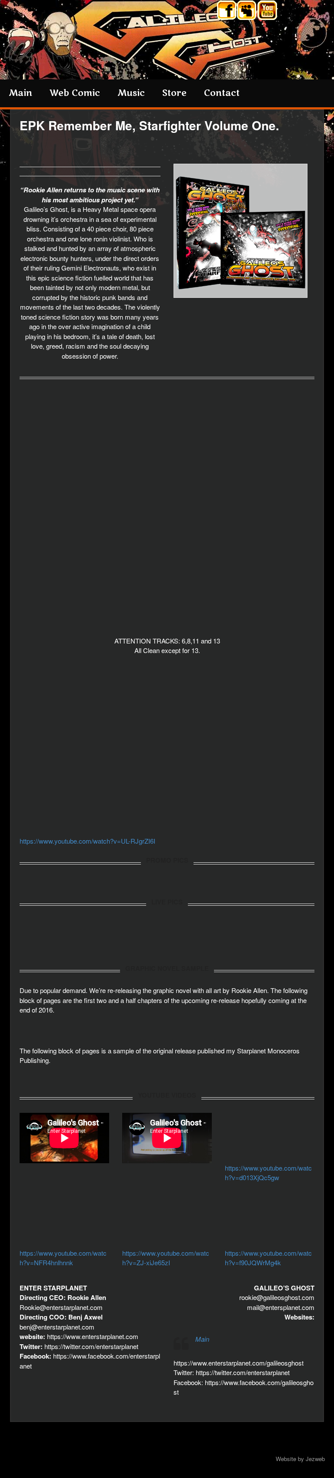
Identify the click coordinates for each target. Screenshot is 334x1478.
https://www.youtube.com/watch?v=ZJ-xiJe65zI (165, 1257)
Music (131, 93)
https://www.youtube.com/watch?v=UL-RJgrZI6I (87, 840)
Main (20, 93)
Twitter (227, 11)
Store (174, 93)
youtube (267, 11)
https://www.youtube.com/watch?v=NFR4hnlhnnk (63, 1257)
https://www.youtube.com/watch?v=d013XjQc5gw (268, 1172)
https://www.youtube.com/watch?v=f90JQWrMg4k (268, 1257)
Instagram (247, 11)
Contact (222, 93)
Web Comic (75, 93)
